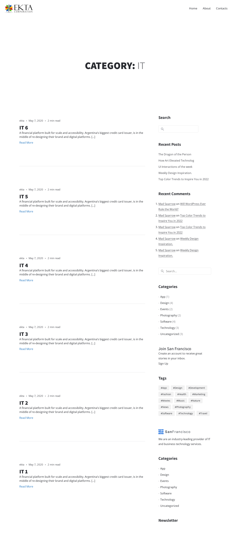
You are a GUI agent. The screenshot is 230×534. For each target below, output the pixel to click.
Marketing (199, 394)
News (165, 407)
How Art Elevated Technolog (176, 160)
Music (181, 400)
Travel (203, 413)
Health (182, 394)
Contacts (221, 8)
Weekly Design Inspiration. (175, 173)
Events (164, 309)
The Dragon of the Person (174, 154)
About (207, 8)
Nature (196, 400)
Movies (166, 400)
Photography (168, 315)
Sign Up (163, 363)
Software (166, 321)
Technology (167, 328)
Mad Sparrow (166, 204)
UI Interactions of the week (175, 167)
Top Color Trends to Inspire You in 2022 (183, 179)
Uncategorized (169, 334)
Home (193, 8)
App (162, 297)
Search (164, 117)
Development (197, 387)
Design (164, 303)
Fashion (166, 394)
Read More (26, 142)
